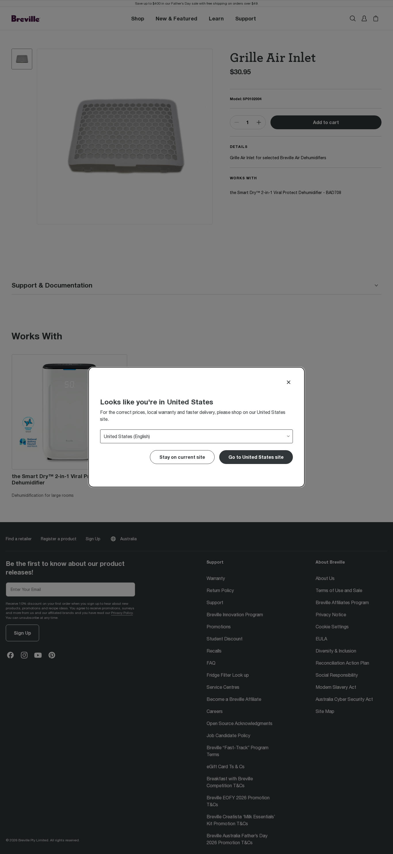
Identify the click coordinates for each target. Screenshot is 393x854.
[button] (256, 457)
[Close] (288, 382)
